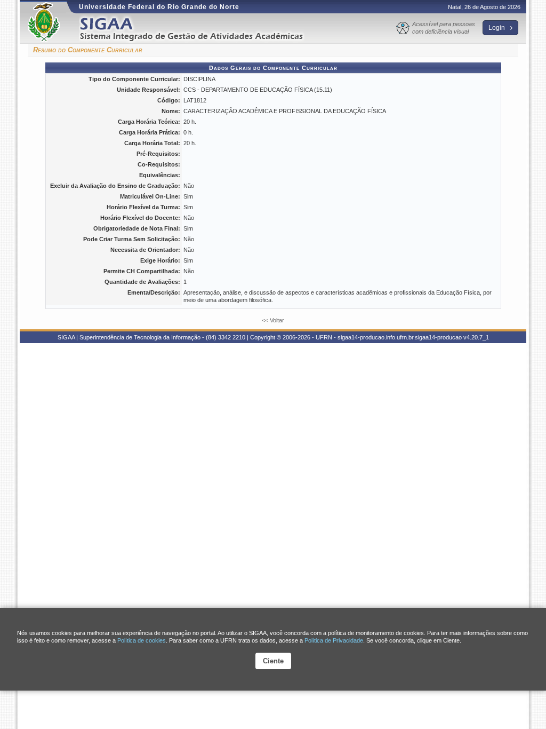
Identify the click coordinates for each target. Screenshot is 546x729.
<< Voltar (273, 320)
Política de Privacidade (333, 640)
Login (497, 27)
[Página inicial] (199, 28)
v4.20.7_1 (476, 337)
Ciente (273, 661)
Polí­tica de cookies (141, 640)
